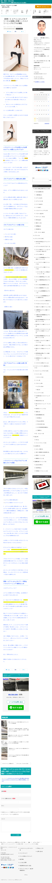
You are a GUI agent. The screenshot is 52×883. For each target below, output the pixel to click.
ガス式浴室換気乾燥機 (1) (42, 427)
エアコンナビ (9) (39, 201)
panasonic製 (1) (39, 464)
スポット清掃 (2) (39, 449)
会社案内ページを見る (39, 81)
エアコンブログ (19, 28)
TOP (13, 842)
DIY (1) (37, 439)
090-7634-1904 (13, 694)
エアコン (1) (37, 235)
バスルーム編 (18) (39, 213)
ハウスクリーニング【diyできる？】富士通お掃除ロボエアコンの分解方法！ (18, 756)
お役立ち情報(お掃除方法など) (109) (42, 188)
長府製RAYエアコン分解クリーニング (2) (43, 359)
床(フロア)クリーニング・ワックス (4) (43, 404)
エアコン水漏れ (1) (40, 254)
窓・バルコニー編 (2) (40, 232)
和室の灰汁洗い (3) (40, 400)
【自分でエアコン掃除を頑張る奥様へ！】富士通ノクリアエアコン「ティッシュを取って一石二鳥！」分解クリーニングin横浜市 (18, 730)
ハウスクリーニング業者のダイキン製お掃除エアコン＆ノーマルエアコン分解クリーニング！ (9, 763)
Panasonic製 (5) (40, 421)
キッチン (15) (39, 374)
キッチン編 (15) (39, 204)
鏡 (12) (38, 389)
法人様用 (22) (37, 445)
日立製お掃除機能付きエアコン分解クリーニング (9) (43, 336)
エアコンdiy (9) (39, 198)
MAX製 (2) (39, 417)
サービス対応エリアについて (15, 12)
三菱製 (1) (39, 430)
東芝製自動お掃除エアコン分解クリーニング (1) (43, 354)
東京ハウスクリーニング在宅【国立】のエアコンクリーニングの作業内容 (18, 723)
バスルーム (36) (39, 383)
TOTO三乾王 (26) (41, 424)
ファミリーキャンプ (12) (41, 442)
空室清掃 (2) (38, 229)
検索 (33, 178)
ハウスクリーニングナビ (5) (42, 210)
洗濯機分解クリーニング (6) (40, 461)
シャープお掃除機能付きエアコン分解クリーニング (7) (43, 258)
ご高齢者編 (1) (39, 194)
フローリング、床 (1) (40, 216)
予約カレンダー (40, 848)
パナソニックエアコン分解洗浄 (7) (43, 300)
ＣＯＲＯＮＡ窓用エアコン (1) (42, 362)
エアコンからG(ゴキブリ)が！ (9, 28)
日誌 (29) (36, 436)
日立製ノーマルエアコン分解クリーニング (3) (43, 341)
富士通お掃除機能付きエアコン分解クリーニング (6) (43, 320)
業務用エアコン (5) (40, 458)
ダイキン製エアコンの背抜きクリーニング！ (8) (43, 272)
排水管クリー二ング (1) (41, 408)
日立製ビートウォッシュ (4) (42, 470)
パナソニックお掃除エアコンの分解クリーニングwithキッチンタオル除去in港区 (18, 742)
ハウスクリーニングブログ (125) (41, 370)
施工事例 (22, 11)
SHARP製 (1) (38, 467)
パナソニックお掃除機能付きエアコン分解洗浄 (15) (43, 296)
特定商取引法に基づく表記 (25, 865)
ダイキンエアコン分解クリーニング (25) (43, 268)
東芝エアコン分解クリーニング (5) (43, 345)
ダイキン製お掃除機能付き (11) (42, 284)
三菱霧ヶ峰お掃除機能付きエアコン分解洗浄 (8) (43, 315)
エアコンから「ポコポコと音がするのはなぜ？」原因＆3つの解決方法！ (24, 763)
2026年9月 (47, 123)
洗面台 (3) (38, 411)
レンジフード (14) (39, 392)
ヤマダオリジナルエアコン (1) (42, 303)
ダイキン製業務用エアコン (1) (42, 287)
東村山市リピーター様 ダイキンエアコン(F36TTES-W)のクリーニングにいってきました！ (18, 736)
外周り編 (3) (38, 219)
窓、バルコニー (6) (40, 433)
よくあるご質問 (34, 12)
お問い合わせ (40, 851)
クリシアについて (23, 853)
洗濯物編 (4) (38, 226)
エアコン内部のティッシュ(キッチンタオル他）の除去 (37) (43, 250)
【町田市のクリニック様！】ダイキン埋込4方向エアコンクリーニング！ (18, 749)
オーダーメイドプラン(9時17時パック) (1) (42, 367)
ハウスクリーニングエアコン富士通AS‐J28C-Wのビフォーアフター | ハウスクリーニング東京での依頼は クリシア (15, 780)
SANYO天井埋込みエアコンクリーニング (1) (43, 242)
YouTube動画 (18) (39, 191)
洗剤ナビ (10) (39, 222)
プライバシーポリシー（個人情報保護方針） (26, 869)
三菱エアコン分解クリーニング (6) (43, 306)
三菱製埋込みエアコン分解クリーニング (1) (43, 310)
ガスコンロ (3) (40, 377)
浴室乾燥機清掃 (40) (40, 414)
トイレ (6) (38, 380)
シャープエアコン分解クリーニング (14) (43, 263)
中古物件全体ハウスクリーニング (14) (43, 396)
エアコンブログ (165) (39, 238)
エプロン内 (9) (40, 386)
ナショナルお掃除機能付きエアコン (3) (43, 291)
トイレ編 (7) (38, 207)
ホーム (1, 12)
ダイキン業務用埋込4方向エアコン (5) (43, 280)
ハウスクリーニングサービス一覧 (26, 849)
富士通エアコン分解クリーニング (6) (43, 325)
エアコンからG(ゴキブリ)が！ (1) (43, 246)
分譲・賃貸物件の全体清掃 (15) (42, 452)
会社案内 (40, 11)
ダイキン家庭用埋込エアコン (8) (42, 276)
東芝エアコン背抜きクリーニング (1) (43, 349)
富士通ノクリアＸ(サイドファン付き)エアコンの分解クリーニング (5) (43, 331)
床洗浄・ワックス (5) (40, 455)
